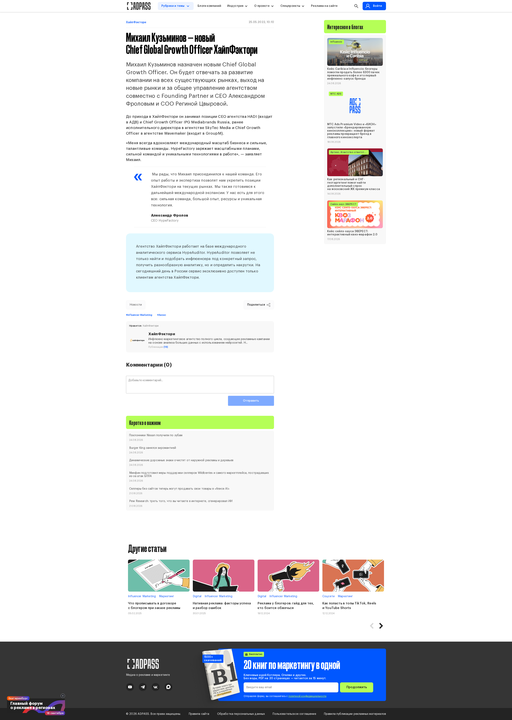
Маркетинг (166, 596)
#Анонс (161, 315)
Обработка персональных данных (241, 714)
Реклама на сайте (324, 6)
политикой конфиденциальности (307, 696)
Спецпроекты (290, 6)
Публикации (158, 347)
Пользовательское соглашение (294, 714)
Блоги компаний (209, 6)
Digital (197, 596)
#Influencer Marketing (139, 315)
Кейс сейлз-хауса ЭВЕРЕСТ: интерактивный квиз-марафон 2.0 (352, 233)
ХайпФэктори (136, 22)
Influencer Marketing (142, 596)
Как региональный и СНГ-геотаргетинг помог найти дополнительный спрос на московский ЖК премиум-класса (353, 184)
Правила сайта (199, 714)
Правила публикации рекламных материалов (355, 714)
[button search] (356, 6)
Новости (136, 304)
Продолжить (356, 687)
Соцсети (328, 596)
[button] (381, 626)
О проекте (261, 6)
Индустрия (235, 6)
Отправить (251, 400)
